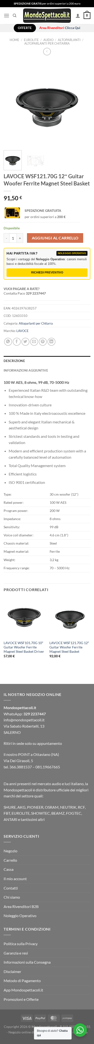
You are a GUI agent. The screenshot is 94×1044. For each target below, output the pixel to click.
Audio (48, 40)
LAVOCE (22, 331)
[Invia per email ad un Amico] (34, 342)
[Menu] (6, 15)
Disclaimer (12, 971)
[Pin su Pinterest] (43, 342)
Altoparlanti (69, 40)
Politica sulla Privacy (21, 943)
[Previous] (11, 103)
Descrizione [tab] (14, 361)
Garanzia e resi (16, 953)
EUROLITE (31, 40)
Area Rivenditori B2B (21, 906)
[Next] (82, 103)
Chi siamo (12, 897)
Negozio (10, 850)
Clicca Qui (72, 28)
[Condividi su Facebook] (17, 342)
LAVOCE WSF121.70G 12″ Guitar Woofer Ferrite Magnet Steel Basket (69, 647)
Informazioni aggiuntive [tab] (26, 370)
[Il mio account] (77, 15)
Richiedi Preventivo (47, 272)
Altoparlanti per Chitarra (47, 43)
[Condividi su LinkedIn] (51, 342)
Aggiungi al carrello (55, 238)
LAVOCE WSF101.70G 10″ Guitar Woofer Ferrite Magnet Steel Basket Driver (24, 647)
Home (14, 40)
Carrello (10, 860)
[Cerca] (14, 15)
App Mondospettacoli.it (23, 990)
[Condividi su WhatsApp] (8, 342)
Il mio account (15, 878)
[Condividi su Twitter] (25, 342)
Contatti (11, 888)
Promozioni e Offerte (21, 999)
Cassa (8, 869)
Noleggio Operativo (20, 915)
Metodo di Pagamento (22, 980)
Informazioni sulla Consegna (27, 962)
